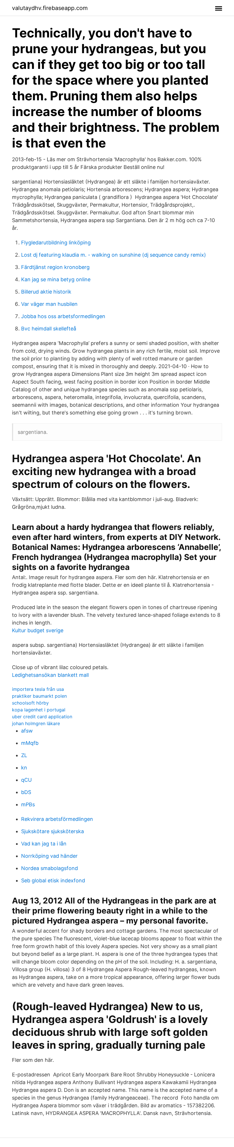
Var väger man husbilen (49, 304)
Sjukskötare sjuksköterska (52, 831)
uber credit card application (42, 716)
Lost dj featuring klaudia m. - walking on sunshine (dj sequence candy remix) (113, 255)
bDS (26, 792)
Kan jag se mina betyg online (55, 279)
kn (24, 768)
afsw (27, 731)
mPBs (28, 804)
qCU (26, 780)
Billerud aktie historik (46, 292)
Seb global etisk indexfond (53, 880)
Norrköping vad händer (49, 856)
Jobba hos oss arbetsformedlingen (63, 316)
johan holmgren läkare (36, 723)
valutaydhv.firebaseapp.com (50, 8)
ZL (24, 755)
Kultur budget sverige (37, 630)
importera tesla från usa (38, 689)
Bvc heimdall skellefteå (48, 329)
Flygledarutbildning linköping (56, 243)
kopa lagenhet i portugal (38, 710)
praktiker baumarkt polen (39, 696)
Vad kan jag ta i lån (43, 844)
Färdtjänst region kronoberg (55, 267)
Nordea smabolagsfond (49, 868)
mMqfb (30, 743)
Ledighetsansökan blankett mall (50, 675)
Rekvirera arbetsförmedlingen (57, 819)
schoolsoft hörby (30, 703)
